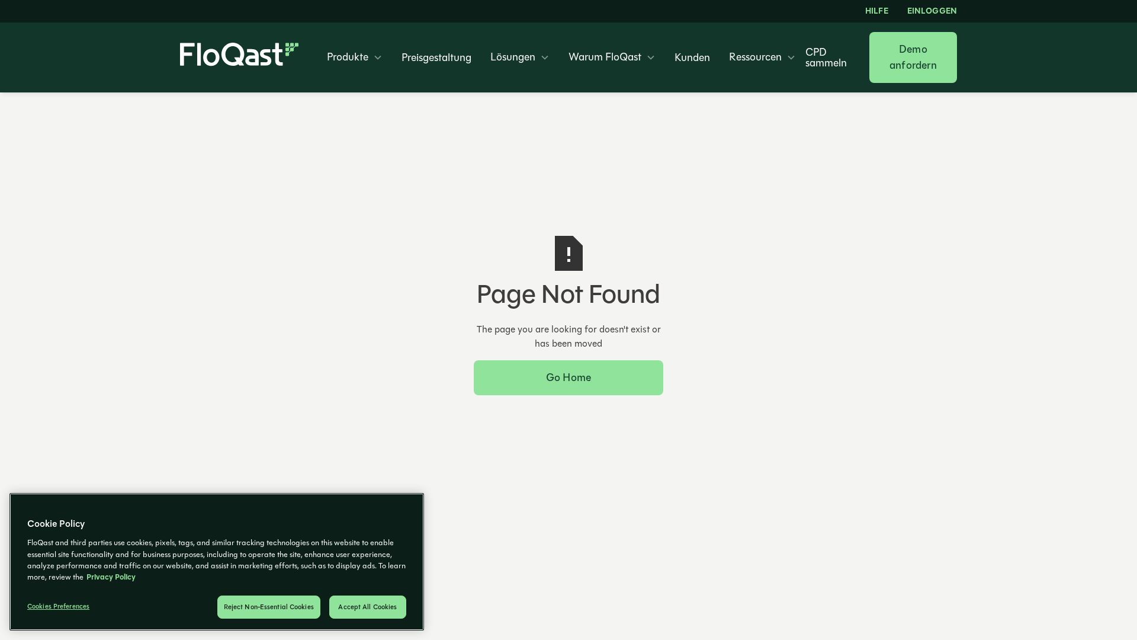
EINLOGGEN (932, 11)
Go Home (568, 377)
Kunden (692, 57)
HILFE (876, 11)
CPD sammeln (826, 57)
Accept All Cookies (367, 607)
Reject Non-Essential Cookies (269, 607)
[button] (355, 57)
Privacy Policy (111, 577)
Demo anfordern (913, 57)
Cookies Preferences (58, 606)
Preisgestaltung (436, 57)
